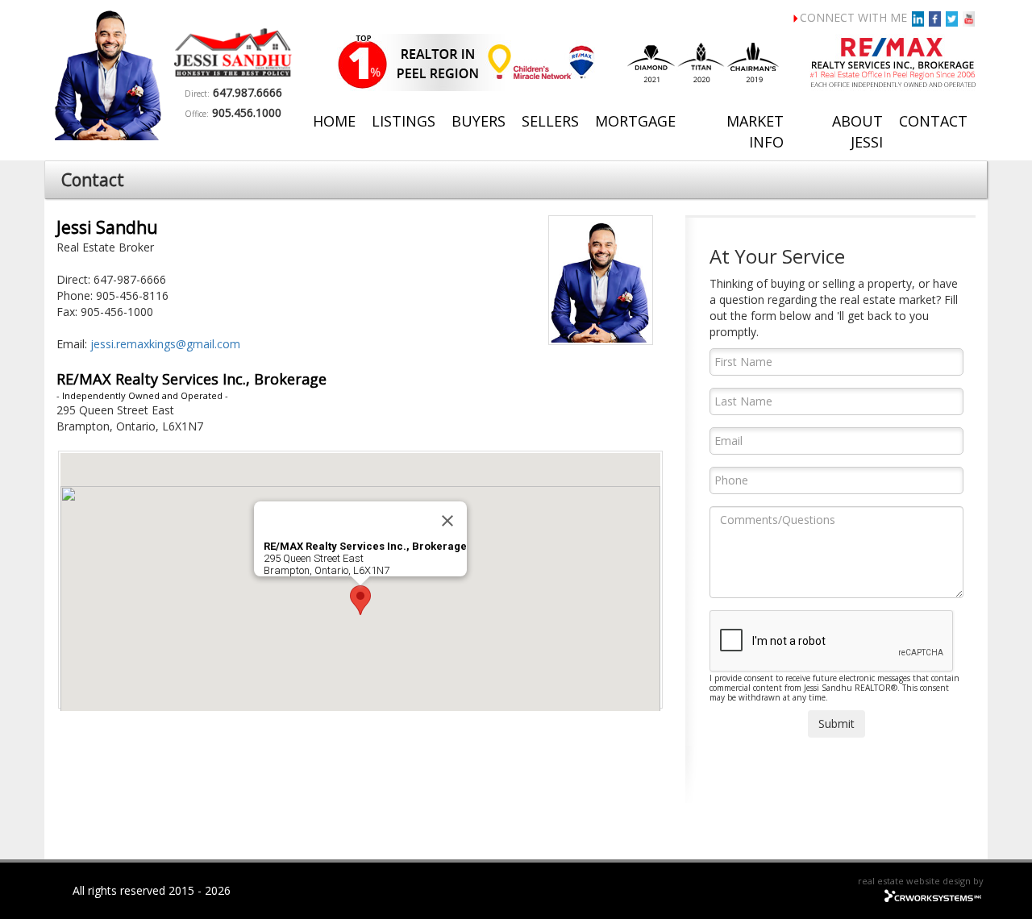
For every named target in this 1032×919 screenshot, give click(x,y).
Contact (933, 121)
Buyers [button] (479, 121)
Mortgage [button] (635, 121)
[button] (360, 600)
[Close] (447, 520)
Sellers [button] (550, 121)
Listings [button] (403, 121)
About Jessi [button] (857, 131)
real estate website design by (921, 881)
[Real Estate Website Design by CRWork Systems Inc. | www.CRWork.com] (933, 894)
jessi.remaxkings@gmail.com (165, 343)
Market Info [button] (755, 131)
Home (334, 121)
